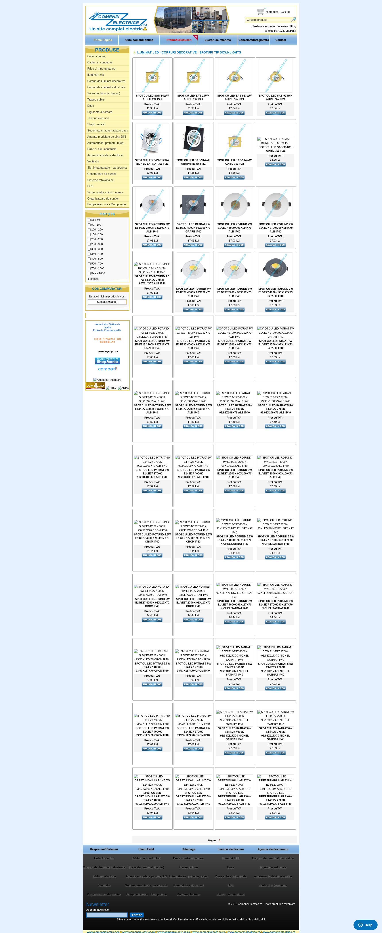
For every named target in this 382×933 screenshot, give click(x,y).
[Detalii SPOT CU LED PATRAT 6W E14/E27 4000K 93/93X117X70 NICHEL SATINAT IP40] (234, 724)
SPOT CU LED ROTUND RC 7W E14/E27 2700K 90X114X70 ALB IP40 (152, 280)
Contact (280, 40)
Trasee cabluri (96, 99)
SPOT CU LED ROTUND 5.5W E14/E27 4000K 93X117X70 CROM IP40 (152, 538)
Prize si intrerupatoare (101, 68)
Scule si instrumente (273, 885)
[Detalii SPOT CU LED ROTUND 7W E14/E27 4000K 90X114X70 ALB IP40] (234, 220)
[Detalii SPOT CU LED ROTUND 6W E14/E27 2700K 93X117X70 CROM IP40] (193, 594)
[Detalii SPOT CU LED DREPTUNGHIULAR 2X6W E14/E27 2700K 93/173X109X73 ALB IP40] (275, 788)
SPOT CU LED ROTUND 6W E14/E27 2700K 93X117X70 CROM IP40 (193, 603)
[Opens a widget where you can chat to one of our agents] (365, 925)
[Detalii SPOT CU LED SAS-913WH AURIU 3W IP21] (275, 91)
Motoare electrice (188, 894)
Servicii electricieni (231, 849)
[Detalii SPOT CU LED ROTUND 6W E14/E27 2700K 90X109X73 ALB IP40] (234, 465)
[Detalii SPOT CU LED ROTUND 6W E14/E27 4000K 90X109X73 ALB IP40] (275, 465)
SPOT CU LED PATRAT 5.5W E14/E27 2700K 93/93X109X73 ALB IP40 (275, 409)
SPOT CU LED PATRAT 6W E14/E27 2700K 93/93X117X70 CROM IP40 (193, 732)
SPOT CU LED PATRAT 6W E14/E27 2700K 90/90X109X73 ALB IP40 (152, 473)
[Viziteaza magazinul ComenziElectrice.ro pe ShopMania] (107, 363)
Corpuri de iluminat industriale (106, 87)
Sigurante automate (99, 112)
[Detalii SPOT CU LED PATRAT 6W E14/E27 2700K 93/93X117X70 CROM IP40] (193, 723)
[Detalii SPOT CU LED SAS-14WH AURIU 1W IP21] (193, 91)
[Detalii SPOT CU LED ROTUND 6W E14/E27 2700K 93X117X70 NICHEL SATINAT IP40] (275, 597)
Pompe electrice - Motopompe (106, 204)
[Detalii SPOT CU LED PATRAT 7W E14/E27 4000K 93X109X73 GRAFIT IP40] (193, 220)
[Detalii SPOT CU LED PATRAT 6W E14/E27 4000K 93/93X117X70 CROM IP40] (152, 723)
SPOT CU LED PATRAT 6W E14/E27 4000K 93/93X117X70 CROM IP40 (152, 732)
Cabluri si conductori (100, 62)
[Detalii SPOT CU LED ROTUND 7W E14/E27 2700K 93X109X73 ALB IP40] (152, 220)
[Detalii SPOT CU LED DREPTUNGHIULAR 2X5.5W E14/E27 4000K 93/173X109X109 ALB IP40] (152, 788)
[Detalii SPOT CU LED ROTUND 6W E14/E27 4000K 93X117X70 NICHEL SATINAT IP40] (234, 597)
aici (263, 919)
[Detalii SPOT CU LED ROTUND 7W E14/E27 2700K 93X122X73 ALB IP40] (234, 285)
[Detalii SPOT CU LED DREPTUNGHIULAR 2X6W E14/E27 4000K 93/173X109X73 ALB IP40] (234, 788)
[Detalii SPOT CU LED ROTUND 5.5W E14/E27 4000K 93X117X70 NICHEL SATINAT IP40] (234, 532)
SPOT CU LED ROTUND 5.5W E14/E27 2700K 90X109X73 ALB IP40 (193, 409)
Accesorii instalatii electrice (104, 155)
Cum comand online (139, 40)
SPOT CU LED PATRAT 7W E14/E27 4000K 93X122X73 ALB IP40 (193, 344)
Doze (90, 105)
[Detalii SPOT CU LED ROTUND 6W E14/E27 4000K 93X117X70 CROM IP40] (152, 594)
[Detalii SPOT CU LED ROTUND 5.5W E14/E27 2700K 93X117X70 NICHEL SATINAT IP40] (275, 532)
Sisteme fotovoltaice (100, 180)
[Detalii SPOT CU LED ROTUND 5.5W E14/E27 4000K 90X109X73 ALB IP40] (152, 401)
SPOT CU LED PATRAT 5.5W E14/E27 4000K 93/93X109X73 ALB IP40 (234, 409)
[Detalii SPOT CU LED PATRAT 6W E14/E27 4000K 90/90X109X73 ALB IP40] (193, 465)
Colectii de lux (96, 56)
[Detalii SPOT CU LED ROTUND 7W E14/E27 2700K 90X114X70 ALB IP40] (275, 220)
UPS (90, 186)
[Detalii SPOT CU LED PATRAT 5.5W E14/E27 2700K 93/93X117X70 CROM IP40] (193, 659)
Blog (293, 26)
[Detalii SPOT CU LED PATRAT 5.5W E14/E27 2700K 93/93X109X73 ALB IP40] (275, 401)
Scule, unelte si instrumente (105, 192)
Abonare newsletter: (98, 909)
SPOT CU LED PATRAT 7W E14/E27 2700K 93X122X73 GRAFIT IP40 (275, 344)
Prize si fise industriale (102, 149)
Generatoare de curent (101, 173)
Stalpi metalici (96, 124)
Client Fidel (146, 849)
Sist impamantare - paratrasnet (107, 167)
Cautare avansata (263, 26)
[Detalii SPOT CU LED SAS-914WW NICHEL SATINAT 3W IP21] (152, 156)
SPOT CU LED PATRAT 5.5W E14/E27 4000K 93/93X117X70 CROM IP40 (152, 667)
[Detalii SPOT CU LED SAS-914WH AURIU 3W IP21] (275, 143)
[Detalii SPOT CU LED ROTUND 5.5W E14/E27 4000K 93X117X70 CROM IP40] (152, 530)
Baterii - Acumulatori (230, 894)
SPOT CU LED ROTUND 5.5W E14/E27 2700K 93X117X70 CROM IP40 (193, 538)
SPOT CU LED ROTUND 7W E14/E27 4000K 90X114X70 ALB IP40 (234, 228)
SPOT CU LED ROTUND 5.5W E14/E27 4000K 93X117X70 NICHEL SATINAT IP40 (234, 540)
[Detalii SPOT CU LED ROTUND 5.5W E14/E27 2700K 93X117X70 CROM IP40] (193, 530)
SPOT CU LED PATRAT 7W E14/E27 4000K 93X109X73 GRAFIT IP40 (193, 228)
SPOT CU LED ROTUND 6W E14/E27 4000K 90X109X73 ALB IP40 (275, 473)
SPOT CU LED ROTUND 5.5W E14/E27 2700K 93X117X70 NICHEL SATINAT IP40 (275, 540)
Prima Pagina (103, 40)
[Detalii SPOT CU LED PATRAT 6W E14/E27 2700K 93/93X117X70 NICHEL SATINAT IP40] (275, 724)
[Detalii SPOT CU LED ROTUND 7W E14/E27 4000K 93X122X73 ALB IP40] (193, 285)
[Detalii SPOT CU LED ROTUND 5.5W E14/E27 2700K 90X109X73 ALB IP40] (193, 401)
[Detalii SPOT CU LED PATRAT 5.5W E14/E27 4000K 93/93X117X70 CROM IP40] (152, 659)
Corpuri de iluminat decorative (106, 81)
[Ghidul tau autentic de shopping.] (107, 371)
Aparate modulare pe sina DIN (106, 136)
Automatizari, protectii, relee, (105, 143)
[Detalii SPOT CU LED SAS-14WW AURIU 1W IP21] (152, 91)
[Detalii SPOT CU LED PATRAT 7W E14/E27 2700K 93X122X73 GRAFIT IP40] (275, 336)
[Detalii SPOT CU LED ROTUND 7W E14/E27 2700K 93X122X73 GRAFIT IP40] (152, 336)
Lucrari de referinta (218, 40)
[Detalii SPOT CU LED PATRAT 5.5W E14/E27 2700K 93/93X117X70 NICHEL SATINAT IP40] (275, 659)
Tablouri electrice (98, 118)
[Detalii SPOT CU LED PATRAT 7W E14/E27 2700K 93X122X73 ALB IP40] (234, 336)
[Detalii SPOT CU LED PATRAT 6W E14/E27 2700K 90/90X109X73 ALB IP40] (152, 465)
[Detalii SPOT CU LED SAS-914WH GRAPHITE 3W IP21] (193, 156)
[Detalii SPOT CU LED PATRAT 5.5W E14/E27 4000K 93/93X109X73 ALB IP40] (234, 401)
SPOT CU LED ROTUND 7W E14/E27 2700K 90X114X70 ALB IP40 (275, 228)
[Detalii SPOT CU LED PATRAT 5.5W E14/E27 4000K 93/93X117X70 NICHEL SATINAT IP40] (234, 659)
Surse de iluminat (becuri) (103, 93)
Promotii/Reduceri (178, 40)
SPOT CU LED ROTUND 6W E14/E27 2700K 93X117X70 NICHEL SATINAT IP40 (275, 605)
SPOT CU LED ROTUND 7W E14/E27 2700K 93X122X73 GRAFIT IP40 (152, 344)
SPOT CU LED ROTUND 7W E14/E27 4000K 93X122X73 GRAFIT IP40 (275, 292)
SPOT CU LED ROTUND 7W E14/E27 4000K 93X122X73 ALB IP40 (193, 292)
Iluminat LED (95, 74)
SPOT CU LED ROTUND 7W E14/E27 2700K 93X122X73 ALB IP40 (234, 292)
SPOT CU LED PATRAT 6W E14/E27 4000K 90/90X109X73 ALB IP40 (193, 473)
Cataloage (188, 849)
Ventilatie (93, 161)
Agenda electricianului (273, 849)
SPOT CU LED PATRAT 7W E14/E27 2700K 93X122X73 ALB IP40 (234, 344)
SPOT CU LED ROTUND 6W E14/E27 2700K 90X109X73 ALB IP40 (234, 473)
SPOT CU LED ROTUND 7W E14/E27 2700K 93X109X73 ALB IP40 (152, 228)
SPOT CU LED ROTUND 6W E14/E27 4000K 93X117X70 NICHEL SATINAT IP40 (234, 605)
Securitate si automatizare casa (107, 130)
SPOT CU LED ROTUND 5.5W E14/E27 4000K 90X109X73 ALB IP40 (152, 409)
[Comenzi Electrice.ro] (86, 30)
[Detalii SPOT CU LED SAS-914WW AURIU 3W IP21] (234, 156)
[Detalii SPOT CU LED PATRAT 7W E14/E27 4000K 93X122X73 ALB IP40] (193, 336)
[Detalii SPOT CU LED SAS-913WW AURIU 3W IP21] (234, 91)
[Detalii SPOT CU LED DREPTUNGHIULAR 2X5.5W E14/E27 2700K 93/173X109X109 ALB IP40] (193, 788)
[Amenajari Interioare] (107, 379)
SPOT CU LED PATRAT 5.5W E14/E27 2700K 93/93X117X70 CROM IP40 (193, 667)
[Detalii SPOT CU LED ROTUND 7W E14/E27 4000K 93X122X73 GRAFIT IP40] (275, 285)
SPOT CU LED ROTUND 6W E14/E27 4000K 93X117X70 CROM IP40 (152, 603)
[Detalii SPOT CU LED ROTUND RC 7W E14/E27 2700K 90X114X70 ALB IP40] (152, 272)
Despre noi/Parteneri (104, 849)
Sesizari (282, 26)
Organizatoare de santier (103, 198)
